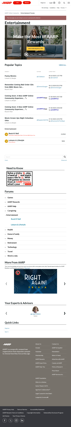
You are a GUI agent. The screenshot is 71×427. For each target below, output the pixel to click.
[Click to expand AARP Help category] (6, 206)
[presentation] (6, 283)
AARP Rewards (14, 202)
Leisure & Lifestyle (10, 78)
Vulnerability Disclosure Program (53, 413)
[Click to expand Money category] (6, 238)
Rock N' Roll (8, 89)
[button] (64, 3)
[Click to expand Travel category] (6, 251)
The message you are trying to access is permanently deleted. (23, 18)
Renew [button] (27, 2)
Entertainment (12, 215)
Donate (38, 348)
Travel (10, 251)
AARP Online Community (12, 13)
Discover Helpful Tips (35, 48)
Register (43, 2)
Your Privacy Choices (19, 416)
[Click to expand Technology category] (6, 247)
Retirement (12, 243)
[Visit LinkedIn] (22, 420)
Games (10, 197)
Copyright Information (33, 413)
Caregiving (12, 211)
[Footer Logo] (14, 344)
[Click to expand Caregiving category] (6, 211)
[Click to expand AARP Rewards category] (6, 202)
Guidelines (53, 7)
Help (59, 2)
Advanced (64, 160)
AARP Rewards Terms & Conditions (13, 413)
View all (62, 65)
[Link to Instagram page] (16, 420)
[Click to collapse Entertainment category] (5, 215)
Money (10, 238)
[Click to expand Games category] (6, 197)
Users (6, 160)
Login (51, 3)
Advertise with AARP (58, 359)
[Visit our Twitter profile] (10, 420)
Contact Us (55, 344)
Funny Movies (10, 76)
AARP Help (12, 206)
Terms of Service (22, 409)
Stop (26, 54)
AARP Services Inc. (57, 374)
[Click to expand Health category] (6, 230)
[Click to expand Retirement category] (6, 243)
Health (10, 230)
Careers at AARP (57, 363)
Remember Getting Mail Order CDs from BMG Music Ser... (22, 135)
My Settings (45, 7)
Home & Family (13, 234)
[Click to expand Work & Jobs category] (6, 256)
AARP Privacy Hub (8, 409)
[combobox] (35, 157)
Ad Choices (6, 416)
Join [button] (17, 2)
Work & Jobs (13, 256)
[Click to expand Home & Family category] (6, 234)
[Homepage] (7, 2)
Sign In (6, 332)
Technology (12, 247)
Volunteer (38, 351)
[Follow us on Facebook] (5, 420)
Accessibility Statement (37, 409)
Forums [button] (63, 7)
